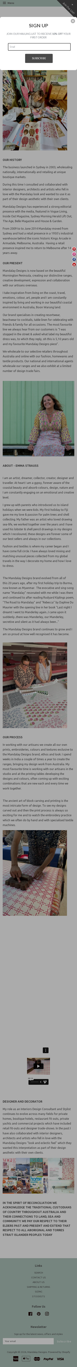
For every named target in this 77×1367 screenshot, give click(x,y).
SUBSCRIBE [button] (39, 58)
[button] (73, 21)
